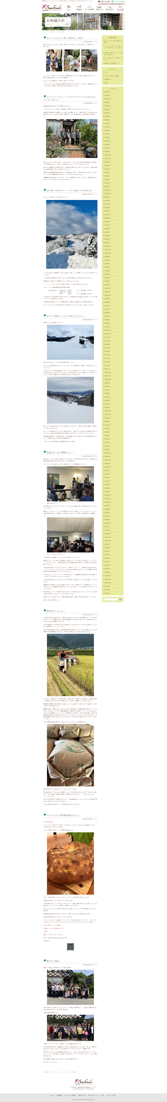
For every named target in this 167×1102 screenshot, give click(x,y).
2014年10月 (107, 460)
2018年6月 (107, 309)
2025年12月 (107, 99)
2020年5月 (107, 228)
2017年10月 (107, 337)
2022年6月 (107, 172)
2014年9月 (107, 463)
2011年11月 (107, 579)
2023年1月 (107, 151)
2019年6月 (107, 267)
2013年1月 (107, 530)
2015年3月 (107, 442)
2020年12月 (107, 218)
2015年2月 (107, 446)
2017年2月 (107, 365)
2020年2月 (107, 239)
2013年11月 (107, 498)
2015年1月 (107, 449)
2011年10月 (107, 582)
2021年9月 (107, 197)
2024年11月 (107, 106)
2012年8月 (107, 547)
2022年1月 (107, 186)
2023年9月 (107, 127)
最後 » (75, 1072)
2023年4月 (107, 144)
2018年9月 (107, 298)
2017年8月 (107, 344)
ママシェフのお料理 (70, 1095)
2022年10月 (107, 162)
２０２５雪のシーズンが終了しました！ (66, 316)
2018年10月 (107, 295)
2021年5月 (107, 207)
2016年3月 (107, 400)
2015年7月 (107, 428)
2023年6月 (107, 137)
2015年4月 (107, 439)
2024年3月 (107, 120)
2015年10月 (107, 418)
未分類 (106, 83)
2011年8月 (107, 589)
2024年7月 (107, 113)
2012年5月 (107, 558)
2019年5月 (107, 270)
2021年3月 (107, 214)
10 (61, 1072)
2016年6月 (107, 393)
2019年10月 (107, 253)
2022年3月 (107, 179)
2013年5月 (107, 519)
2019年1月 (107, 284)
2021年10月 (107, 193)
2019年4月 (107, 274)
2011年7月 (107, 593)
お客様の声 (107, 79)
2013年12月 (107, 495)
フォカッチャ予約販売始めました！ (64, 815)
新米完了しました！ (56, 611)
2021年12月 (107, 190)
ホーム (53, 1095)
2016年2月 (107, 404)
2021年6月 (107, 204)
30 (66, 1072)
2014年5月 (107, 477)
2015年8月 (107, 425)
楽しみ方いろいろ (93, 1095)
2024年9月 (107, 109)
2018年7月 (107, 305)
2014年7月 (107, 470)
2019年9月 (107, 256)
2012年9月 (107, 544)
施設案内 (59, 1095)
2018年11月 (107, 291)
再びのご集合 (53, 961)
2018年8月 (107, 302)
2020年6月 (107, 225)
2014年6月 (107, 474)
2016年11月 (107, 376)
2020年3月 (107, 235)
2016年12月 (107, 372)
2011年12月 (107, 575)
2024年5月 (107, 116)
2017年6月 (107, 351)
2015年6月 (107, 432)
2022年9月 (107, 165)
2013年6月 (107, 516)
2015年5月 (107, 435)
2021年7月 (107, 200)
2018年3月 (107, 319)
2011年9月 (107, 586)
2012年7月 (107, 551)
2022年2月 (107, 183)
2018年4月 (107, 316)
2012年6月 (107, 554)
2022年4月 (107, 176)
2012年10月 (107, 540)
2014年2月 (107, 488)
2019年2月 (107, 281)
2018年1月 (107, 327)
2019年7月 (107, 263)
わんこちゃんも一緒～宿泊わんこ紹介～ (66, 38)
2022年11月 (107, 158)
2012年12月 (107, 533)
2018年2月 (107, 323)
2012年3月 (107, 565)
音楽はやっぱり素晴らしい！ (60, 452)
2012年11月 (107, 537)
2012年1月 (107, 572)
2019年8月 (107, 260)
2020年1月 (107, 242)
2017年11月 (107, 334)
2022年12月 (107, 155)
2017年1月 (107, 369)
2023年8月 (107, 130)
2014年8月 (107, 467)
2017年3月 (107, 362)
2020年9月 (107, 221)
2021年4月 (107, 211)
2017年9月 (107, 341)
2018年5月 (107, 312)
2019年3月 (107, 277)
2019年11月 (107, 249)
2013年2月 (107, 526)
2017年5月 (107, 355)
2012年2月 (107, 568)
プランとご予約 (111, 1095)
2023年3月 (107, 148)
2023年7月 (107, 134)
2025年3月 (107, 102)
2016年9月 (107, 383)
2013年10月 (107, 502)
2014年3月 (107, 484)
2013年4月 (107, 523)
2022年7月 (107, 169)
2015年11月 (107, 414)
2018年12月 (107, 288)
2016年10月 (107, 379)
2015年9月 (107, 421)
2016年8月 (107, 386)
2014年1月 (107, 491)
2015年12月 (107, 411)
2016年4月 (107, 397)
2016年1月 (107, 407)
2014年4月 (107, 481)
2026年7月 (107, 92)
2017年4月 (107, 358)
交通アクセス (82, 1095)
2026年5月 (107, 95)
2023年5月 (107, 141)
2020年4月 (107, 232)
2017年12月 (107, 330)
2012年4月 (107, 561)
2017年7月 (107, 348)
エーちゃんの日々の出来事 (111, 76)
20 (64, 1072)
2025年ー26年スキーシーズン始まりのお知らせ (69, 190)
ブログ (95, 41)
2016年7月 (107, 390)
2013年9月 (107, 505)
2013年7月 (107, 512)
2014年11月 (107, 456)
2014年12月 (107, 453)
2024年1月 (107, 123)
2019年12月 (107, 246)
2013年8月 (107, 509)
